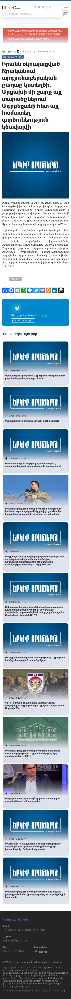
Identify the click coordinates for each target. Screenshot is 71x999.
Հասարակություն (36, 34)
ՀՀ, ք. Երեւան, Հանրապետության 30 (26, 930)
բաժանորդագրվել (23, 320)
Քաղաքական (53, 34)
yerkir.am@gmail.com (16, 940)
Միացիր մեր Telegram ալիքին (30, 315)
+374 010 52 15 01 (14, 951)
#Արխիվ (16, 279)
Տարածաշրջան (12, 56)
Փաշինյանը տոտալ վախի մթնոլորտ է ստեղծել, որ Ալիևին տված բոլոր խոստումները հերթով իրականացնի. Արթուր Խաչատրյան (33, 30)
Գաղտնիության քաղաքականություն (21, 990)
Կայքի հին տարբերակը (53, 990)
